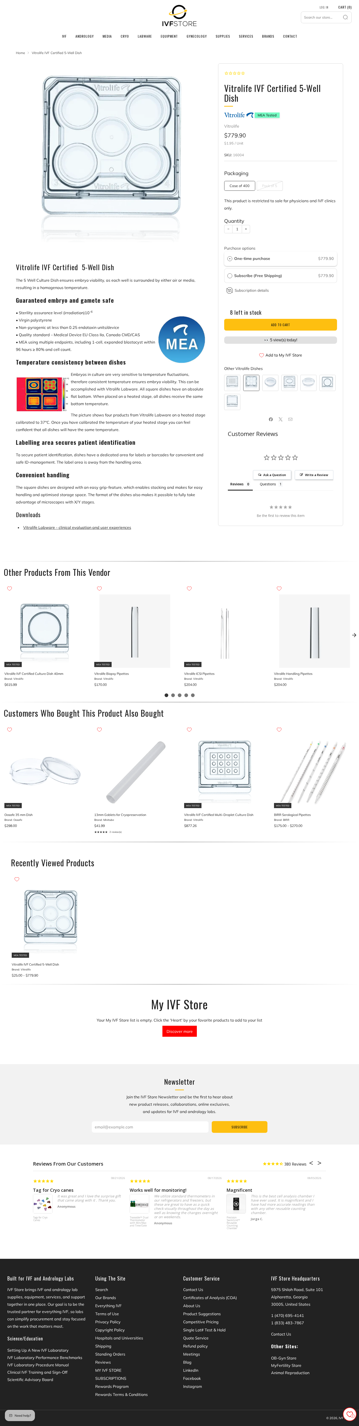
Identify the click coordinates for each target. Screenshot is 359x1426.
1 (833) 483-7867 (287, 1322)
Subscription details (252, 290)
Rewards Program (112, 1386)
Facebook (192, 1378)
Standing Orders (110, 1354)
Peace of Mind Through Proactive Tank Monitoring (282, 1190)
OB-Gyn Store (283, 1358)
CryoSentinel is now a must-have (69, 1190)
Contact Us (193, 1289)
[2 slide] (173, 695)
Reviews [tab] (236, 484)
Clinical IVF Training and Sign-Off (37, 1372)
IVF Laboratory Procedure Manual (38, 1364)
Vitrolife (231, 126)
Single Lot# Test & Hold (204, 1329)
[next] (354, 635)
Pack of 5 (269, 186)
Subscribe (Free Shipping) (258, 275)
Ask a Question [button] (274, 475)
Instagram (192, 1386)
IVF (64, 36)
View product (44, 662)
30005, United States (290, 1304)
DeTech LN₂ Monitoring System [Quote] (237, 1220)
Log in (324, 7)
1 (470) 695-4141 (287, 1315)
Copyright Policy (110, 1329)
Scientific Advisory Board (30, 1379)
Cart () (345, 7)
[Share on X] (281, 419)
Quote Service (196, 1338)
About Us (191, 1305)
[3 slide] (179, 695)
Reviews (103, 1362)
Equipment (169, 36)
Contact (290, 36)
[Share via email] (290, 419)
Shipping (103, 1346)
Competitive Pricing (201, 1321)
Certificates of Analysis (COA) (210, 1297)
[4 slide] (186, 695)
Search (101, 1289)
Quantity (234, 221)
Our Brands (105, 1297)
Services (246, 36)
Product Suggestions (202, 1313)
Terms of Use (107, 1313)
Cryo (125, 36)
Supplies (223, 36)
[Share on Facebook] (271, 419)
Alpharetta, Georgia (289, 1296)
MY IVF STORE (108, 1370)
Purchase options (239, 248)
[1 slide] (166, 695)
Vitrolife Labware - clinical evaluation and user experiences (77, 527)
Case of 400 (240, 186)
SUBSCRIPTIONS (110, 1378)
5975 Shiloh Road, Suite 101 (297, 1289)
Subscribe (240, 1127)
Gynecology (197, 36)
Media (107, 36)
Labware (145, 36)
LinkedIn (190, 1370)
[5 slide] (193, 695)
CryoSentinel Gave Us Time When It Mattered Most (186, 1190)
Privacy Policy (108, 1321)
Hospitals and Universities (119, 1338)
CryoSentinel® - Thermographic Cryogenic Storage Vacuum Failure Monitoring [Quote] (43, 1225)
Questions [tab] (268, 484)
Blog (187, 1362)
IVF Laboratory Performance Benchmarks (44, 1357)
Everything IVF (108, 1305)
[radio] (229, 259)
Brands (268, 36)
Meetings (191, 1354)
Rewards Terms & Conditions (121, 1394)
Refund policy (195, 1346)
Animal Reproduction (290, 1372)
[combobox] (326, 17)
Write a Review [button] (316, 475)
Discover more (180, 1031)
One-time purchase (252, 258)
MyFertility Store (286, 1365)
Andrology (84, 36)
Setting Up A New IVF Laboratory (38, 1350)
